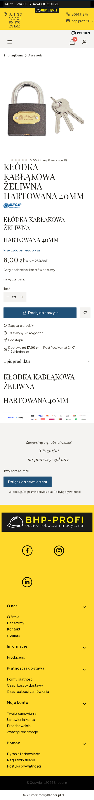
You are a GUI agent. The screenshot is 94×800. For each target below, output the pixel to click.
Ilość (6, 289)
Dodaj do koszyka (43, 312)
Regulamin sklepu (21, 760)
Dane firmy (15, 623)
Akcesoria (35, 55)
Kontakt (13, 629)
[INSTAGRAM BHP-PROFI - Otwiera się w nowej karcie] (59, 550)
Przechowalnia (19, 725)
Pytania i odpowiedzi (23, 753)
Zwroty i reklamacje (22, 732)
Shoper (59, 782)
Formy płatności (20, 679)
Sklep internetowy (42, 795)
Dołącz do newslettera (27, 481)
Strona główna (13, 55)
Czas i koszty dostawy (25, 685)
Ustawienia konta (21, 719)
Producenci (16, 657)
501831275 (80, 14)
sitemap (13, 635)
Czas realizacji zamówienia (28, 691)
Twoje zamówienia (22, 713)
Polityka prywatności (24, 766)
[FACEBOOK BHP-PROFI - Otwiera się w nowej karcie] (27, 550)
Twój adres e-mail (16, 471)
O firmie (13, 616)
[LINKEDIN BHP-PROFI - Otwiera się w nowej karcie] (27, 582)
